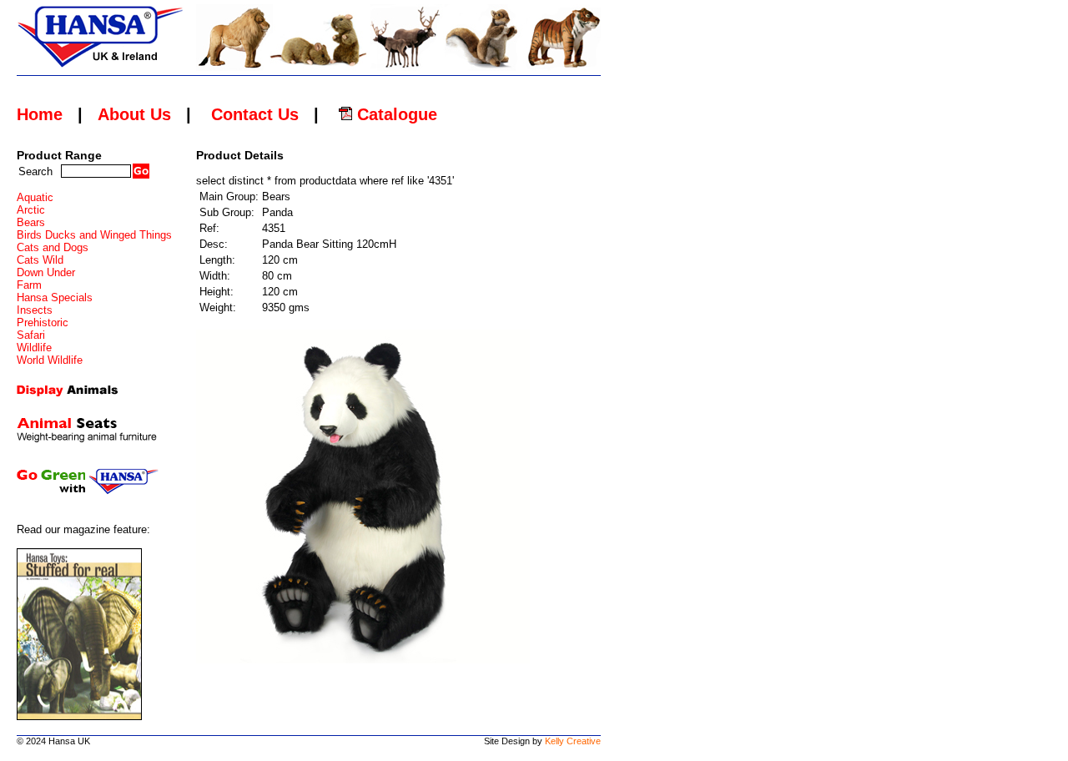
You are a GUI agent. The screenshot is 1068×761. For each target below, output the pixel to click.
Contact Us (255, 114)
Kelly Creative (573, 741)
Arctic (31, 210)
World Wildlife (50, 360)
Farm (29, 285)
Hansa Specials (55, 297)
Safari (31, 335)
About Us (134, 114)
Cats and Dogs (52, 247)
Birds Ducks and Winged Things (94, 235)
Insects (35, 310)
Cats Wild (40, 260)
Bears (31, 222)
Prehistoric (42, 322)
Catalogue (394, 114)
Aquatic (35, 197)
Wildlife (34, 347)
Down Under (46, 272)
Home (40, 114)
